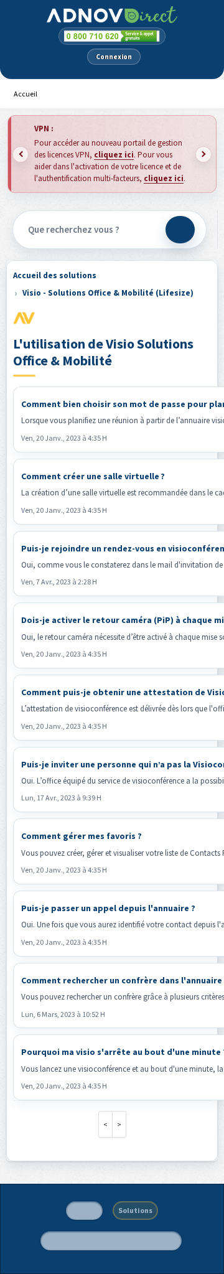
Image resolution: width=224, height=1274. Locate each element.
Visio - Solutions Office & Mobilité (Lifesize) (108, 293)
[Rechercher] (180, 229)
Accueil (25, 93)
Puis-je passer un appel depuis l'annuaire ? (108, 908)
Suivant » (119, 1124)
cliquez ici (114, 154)
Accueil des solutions (54, 275)
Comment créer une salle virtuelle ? (93, 476)
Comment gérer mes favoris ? (81, 835)
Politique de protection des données (111, 1240)
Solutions (135, 1210)
